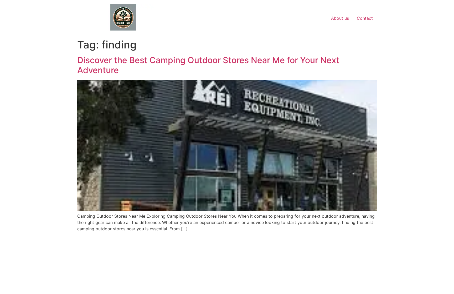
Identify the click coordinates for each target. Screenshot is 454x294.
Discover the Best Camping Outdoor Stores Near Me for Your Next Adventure (208, 65)
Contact (365, 18)
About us (340, 18)
